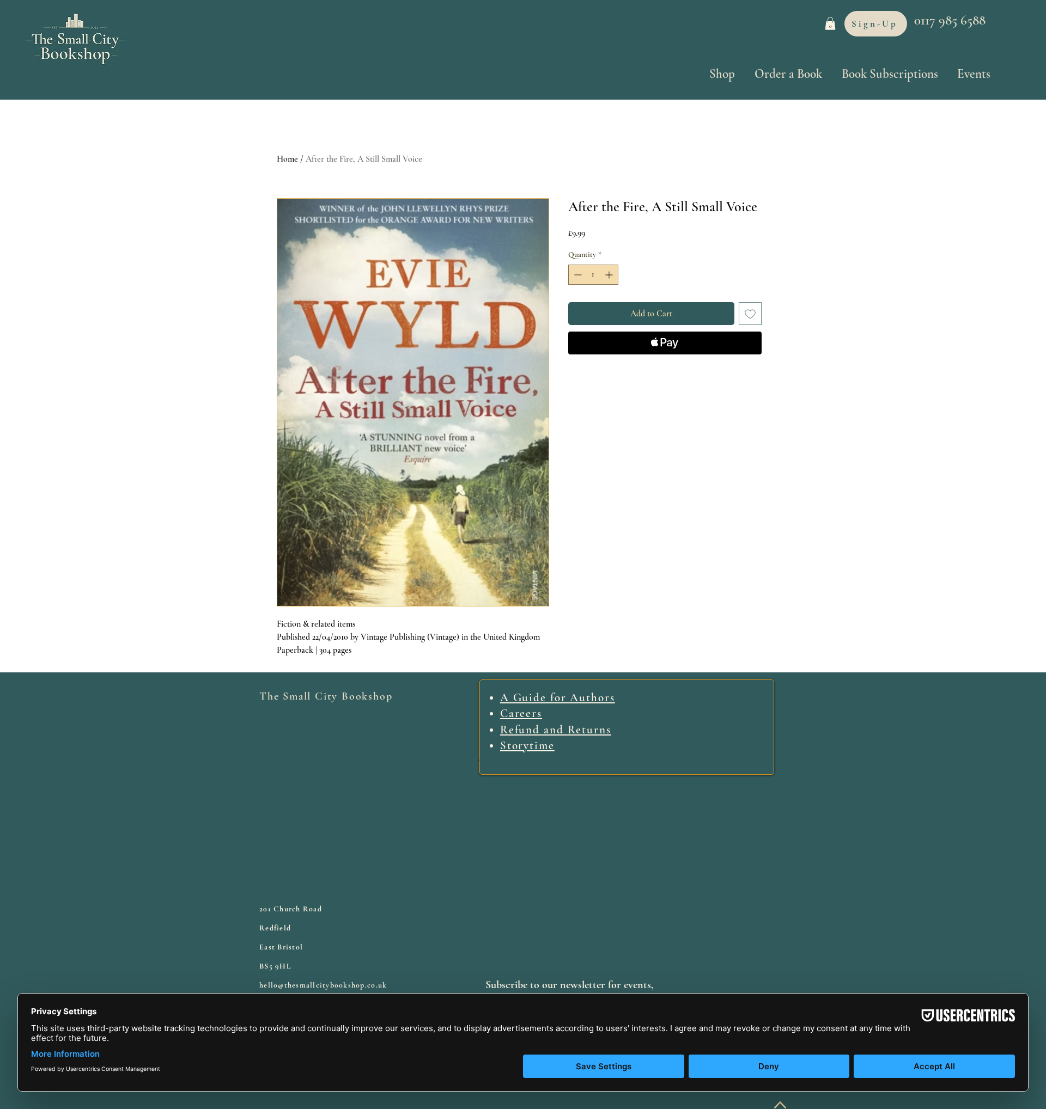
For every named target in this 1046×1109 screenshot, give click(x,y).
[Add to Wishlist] (750, 313)
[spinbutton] (593, 274)
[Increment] (610, 274)
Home (287, 159)
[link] (830, 23)
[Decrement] (576, 274)
